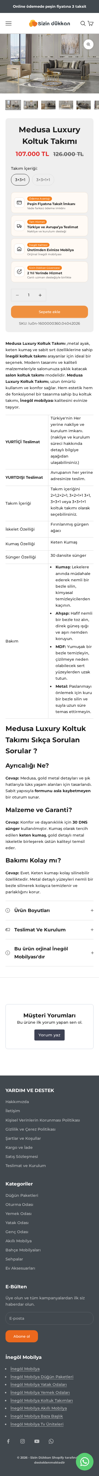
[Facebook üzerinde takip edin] (8, 1441)
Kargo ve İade (19, 1147)
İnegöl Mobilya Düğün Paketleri (41, 1376)
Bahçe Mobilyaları (23, 1250)
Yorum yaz (49, 1035)
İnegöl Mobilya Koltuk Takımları (41, 1400)
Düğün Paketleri (22, 1195)
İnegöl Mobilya (25, 1368)
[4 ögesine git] (66, 105)
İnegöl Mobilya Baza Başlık (36, 1416)
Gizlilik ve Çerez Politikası (31, 1129)
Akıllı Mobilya (19, 1240)
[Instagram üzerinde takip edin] (22, 1441)
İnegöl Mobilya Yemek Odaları (40, 1392)
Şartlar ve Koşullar (23, 1138)
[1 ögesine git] (13, 105)
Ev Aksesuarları (20, 1268)
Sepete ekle (49, 312)
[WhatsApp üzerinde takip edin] (51, 1441)
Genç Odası (17, 1231)
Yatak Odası (17, 1222)
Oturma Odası (19, 1204)
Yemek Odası (19, 1213)
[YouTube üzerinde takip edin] (37, 1441)
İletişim (13, 1110)
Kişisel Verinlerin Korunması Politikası (43, 1120)
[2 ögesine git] (30, 105)
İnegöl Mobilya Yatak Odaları (38, 1384)
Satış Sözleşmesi (22, 1156)
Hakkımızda (17, 1101)
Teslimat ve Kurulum (26, 1165)
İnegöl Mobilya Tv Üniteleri (37, 1424)
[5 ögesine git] (83, 105)
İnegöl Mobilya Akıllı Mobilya (38, 1408)
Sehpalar (14, 1259)
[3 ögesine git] (48, 105)
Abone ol (21, 1336)
